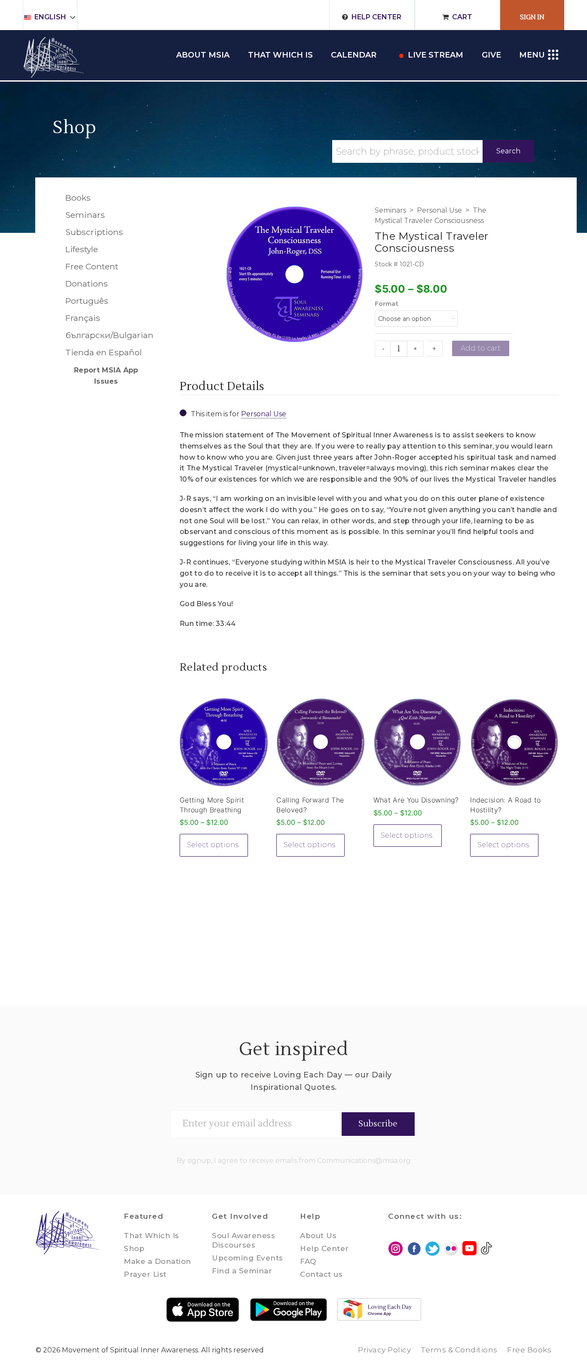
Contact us (321, 1274)
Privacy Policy (384, 1350)
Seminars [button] (85, 215)
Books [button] (78, 197)
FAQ (308, 1261)
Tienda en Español (103, 352)
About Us (318, 1235)
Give (491, 55)
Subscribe (377, 1124)
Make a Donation (157, 1261)
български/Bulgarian (106, 335)
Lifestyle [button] (81, 249)
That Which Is (151, 1235)
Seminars (390, 210)
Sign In (532, 17)
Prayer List (145, 1274)
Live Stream (435, 55)
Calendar (353, 55)
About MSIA (202, 55)
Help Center (376, 17)
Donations (86, 283)
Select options (212, 845)
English (50, 17)
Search (508, 151)
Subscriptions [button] (94, 232)
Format (386, 304)
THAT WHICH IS (280, 55)
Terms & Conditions (459, 1350)
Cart (462, 17)
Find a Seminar (242, 1270)
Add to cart (481, 348)
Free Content (91, 266)
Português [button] (86, 301)
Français (82, 318)
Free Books (529, 1350)
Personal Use (439, 210)
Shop (75, 128)
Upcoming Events (247, 1258)
